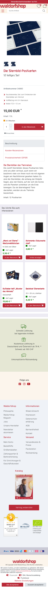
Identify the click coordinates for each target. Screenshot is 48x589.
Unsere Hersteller (11, 425)
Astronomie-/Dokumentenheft (35, 242)
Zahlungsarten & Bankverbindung (10, 455)
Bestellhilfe (8, 446)
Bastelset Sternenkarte (35, 289)
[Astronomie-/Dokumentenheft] (35, 227)
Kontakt (29, 433)
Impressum (30, 415)
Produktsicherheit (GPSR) (16, 157)
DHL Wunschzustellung (31, 575)
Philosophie (8, 411)
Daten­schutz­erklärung (31, 420)
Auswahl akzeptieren (35, 585)
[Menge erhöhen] (10, 125)
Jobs (5, 421)
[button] (2, 11)
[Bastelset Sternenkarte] (35, 275)
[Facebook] (20, 384)
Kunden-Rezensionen (14, 150)
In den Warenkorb (28, 127)
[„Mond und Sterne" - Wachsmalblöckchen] (12, 227)
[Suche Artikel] (43, 11)
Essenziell (13, 575)
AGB (27, 425)
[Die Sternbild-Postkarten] (6, 64)
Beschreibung (11, 143)
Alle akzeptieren (12, 585)
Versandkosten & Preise (33, 443)
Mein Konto (8, 442)
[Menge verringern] (10, 128)
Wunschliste (10, 133)
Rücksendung (31, 453)
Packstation (31, 449)
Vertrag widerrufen (24, 507)
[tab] (24, 143)
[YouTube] (28, 384)
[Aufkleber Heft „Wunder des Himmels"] (12, 275)
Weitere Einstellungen (24, 581)
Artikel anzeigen (35, 257)
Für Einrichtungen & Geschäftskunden (12, 462)
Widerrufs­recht (32, 411)
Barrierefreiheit (32, 429)
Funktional (25, 578)
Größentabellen (10, 450)
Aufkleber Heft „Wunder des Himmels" (12, 290)
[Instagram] (24, 384)
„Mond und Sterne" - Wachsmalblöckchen (11, 242)
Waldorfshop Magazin (9, 416)
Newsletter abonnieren (8, 431)
